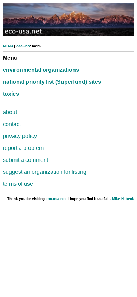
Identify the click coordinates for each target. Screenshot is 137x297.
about (10, 112)
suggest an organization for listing (44, 172)
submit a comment (25, 160)
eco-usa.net (56, 199)
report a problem (23, 148)
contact (12, 124)
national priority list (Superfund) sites (52, 82)
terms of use (18, 184)
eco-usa (23, 46)
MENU (8, 46)
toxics (11, 94)
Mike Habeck (123, 199)
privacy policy (20, 136)
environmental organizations (41, 70)
